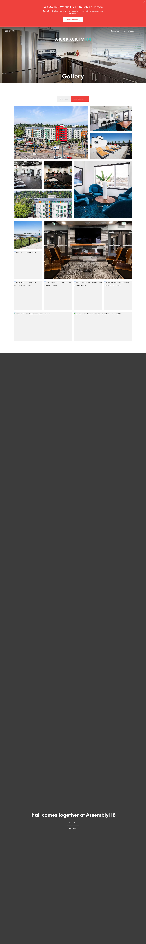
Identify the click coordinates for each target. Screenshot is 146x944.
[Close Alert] (144, 2)
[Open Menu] (140, 31)
